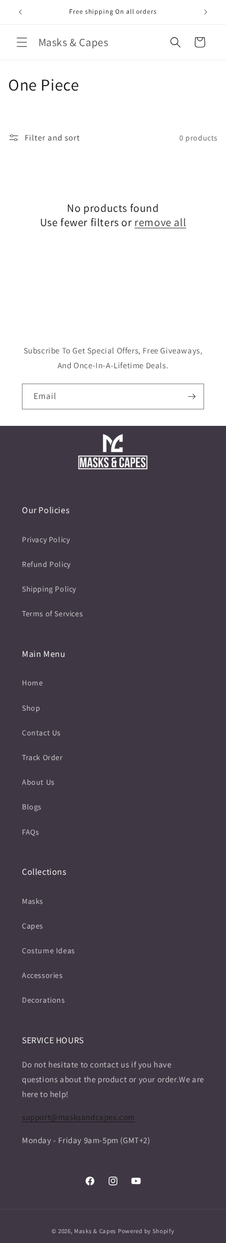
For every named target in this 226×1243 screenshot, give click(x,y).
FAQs (30, 832)
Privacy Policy (46, 539)
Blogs (32, 807)
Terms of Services (52, 613)
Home (32, 683)
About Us (38, 782)
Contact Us (41, 733)
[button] (22, 42)
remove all (160, 222)
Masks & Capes (95, 1231)
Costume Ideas (48, 950)
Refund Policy (46, 564)
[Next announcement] (206, 12)
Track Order (42, 757)
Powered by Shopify (146, 1231)
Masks (32, 901)
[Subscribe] (191, 396)
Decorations (43, 1000)
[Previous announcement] (20, 12)
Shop (31, 708)
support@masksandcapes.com (78, 1117)
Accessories (42, 975)
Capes (32, 926)
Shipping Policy (49, 589)
